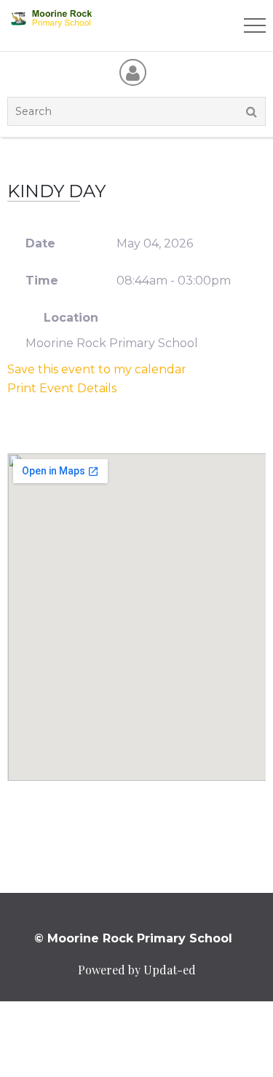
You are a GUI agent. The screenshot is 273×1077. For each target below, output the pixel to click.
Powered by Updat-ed (137, 969)
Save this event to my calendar (96, 369)
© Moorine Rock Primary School (133, 938)
